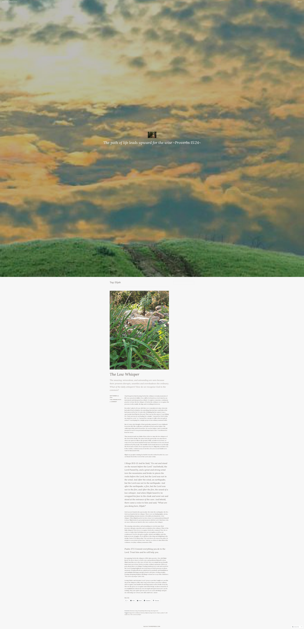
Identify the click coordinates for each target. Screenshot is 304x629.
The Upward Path (115, 399)
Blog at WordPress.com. (152, 626)
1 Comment (113, 401)
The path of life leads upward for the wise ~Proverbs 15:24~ (152, 142)
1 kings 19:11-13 (132, 613)
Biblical (138, 613)
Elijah (146, 613)
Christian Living (134, 610)
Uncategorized (154, 610)
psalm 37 (163, 613)
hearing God (151, 613)
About (300, 1)
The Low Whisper (124, 374)
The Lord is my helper (135, 614)
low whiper (157, 613)
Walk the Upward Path (9, 1)
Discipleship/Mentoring (144, 610)
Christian (142, 613)
